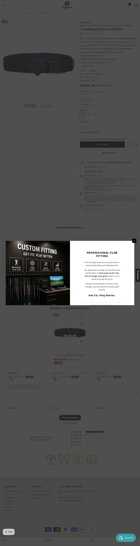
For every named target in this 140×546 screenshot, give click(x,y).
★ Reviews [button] (138, 275)
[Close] (134, 241)
